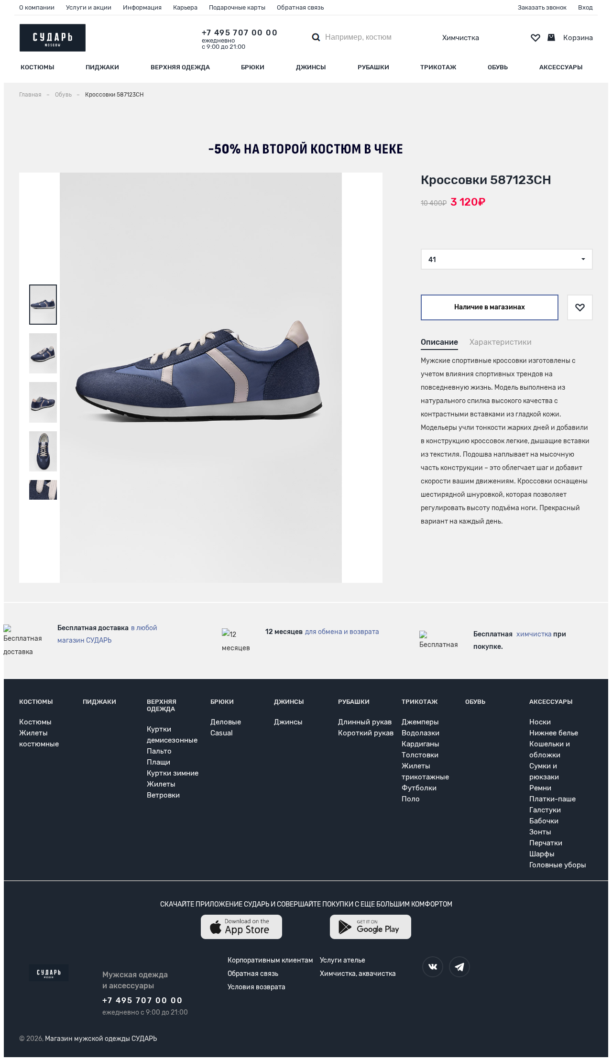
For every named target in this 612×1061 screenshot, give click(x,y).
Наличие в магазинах (489, 307)
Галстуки (545, 810)
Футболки (419, 788)
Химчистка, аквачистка (358, 974)
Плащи (158, 762)
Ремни (540, 788)
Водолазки (420, 733)
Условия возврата (256, 987)
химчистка (534, 634)
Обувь (498, 67)
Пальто (159, 751)
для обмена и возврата (342, 632)
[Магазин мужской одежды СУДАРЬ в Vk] (432, 966)
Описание (439, 342)
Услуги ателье (342, 960)
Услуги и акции (88, 7)
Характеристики (501, 342)
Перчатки (545, 843)
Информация (142, 7)
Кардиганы (420, 744)
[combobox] (507, 259)
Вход (585, 7)
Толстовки (420, 755)
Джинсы (311, 67)
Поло (411, 799)
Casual (221, 733)
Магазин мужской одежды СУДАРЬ (101, 1039)
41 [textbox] (432, 260)
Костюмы (38, 67)
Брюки (252, 67)
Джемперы (420, 722)
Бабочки (543, 821)
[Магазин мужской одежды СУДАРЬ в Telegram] (459, 966)
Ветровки (163, 795)
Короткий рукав (365, 733)
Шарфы (542, 854)
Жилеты (161, 784)
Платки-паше (552, 799)
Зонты (540, 832)
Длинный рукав (365, 722)
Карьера (185, 7)
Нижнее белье (553, 733)
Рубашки (373, 67)
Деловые (225, 722)
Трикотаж (438, 67)
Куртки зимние (172, 773)
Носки (540, 722)
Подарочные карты (237, 7)
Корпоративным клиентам (270, 960)
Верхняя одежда (180, 67)
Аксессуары (561, 67)
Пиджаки (102, 67)
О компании (37, 7)
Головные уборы (557, 865)
